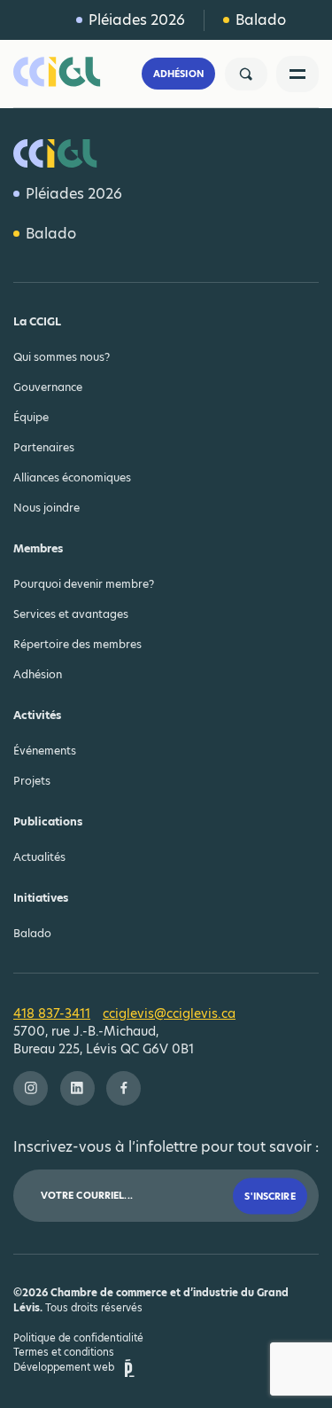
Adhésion (178, 74)
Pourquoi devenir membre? (83, 583)
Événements (44, 750)
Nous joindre (46, 507)
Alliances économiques (72, 477)
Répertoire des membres (77, 644)
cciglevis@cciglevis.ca (169, 1013)
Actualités (39, 856)
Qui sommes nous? (61, 356)
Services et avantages (70, 614)
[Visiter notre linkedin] (77, 1088)
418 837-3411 (51, 1013)
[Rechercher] (246, 74)
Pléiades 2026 (137, 20)
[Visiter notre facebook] (123, 1088)
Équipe (31, 417)
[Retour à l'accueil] (66, 73)
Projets (31, 780)
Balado (260, 20)
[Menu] (297, 74)
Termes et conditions (63, 1352)
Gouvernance (47, 387)
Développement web (63, 1367)
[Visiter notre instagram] (30, 1088)
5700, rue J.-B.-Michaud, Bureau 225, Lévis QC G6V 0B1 (103, 1040)
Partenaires (43, 447)
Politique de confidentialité (78, 1338)
